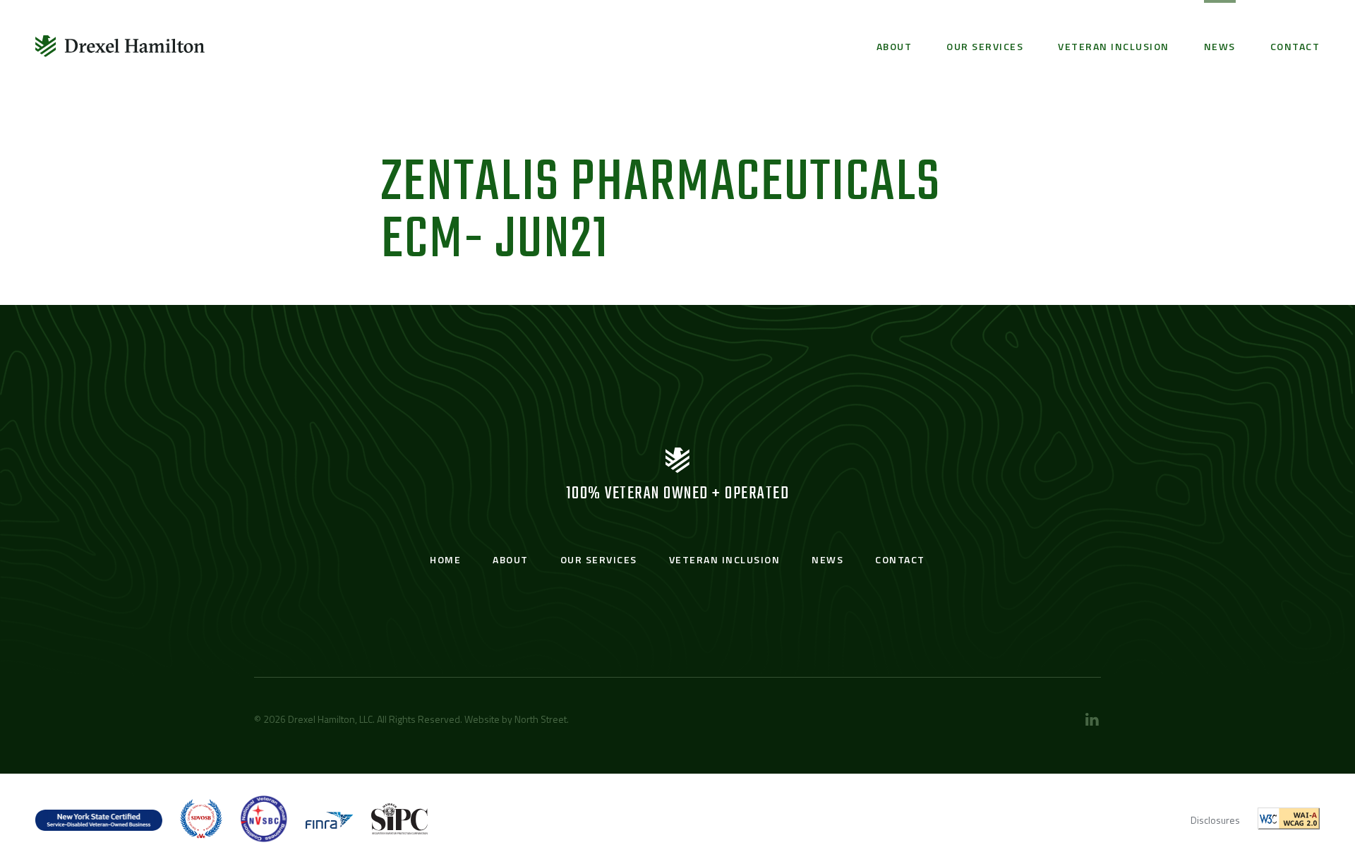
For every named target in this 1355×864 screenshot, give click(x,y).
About (895, 46)
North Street (540, 719)
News (1220, 46)
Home (445, 559)
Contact (1295, 46)
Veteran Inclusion (1113, 46)
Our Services (984, 46)
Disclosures (1215, 819)
